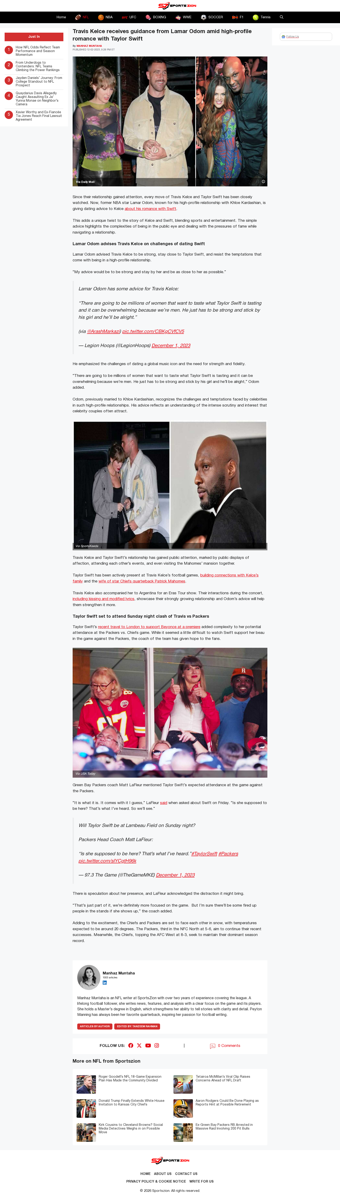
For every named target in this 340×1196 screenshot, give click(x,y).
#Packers (228, 854)
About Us (163, 1174)
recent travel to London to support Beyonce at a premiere (149, 627)
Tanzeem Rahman (137, 1026)
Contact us (186, 1174)
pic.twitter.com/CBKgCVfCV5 (153, 331)
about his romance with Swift (150, 209)
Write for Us (201, 1181)
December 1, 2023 (170, 346)
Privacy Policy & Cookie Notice (156, 1181)
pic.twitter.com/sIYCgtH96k (107, 861)
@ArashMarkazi (103, 331)
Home (61, 17)
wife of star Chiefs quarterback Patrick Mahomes (142, 581)
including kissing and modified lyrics (103, 599)
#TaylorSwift (204, 854)
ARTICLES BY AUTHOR (95, 1026)
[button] (281, 17)
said (163, 803)
